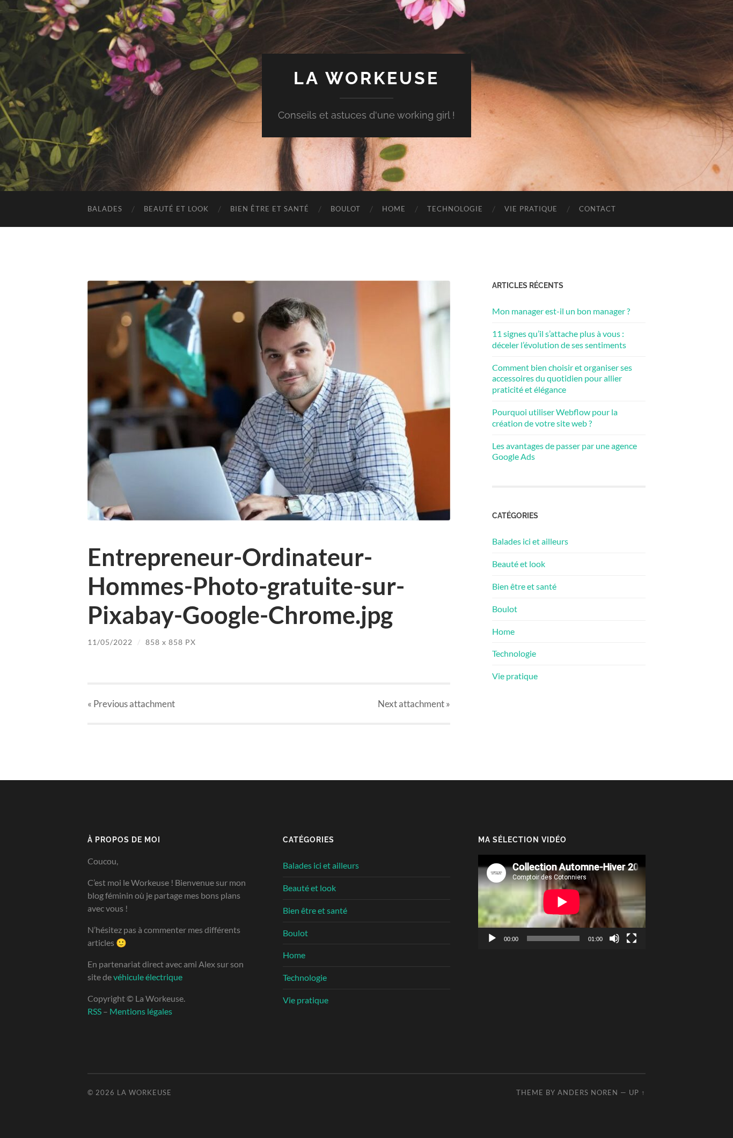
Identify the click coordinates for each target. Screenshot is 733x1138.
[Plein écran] (631, 938)
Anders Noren (588, 1092)
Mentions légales (140, 1011)
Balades (104, 208)
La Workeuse (366, 78)
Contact (597, 208)
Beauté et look (176, 208)
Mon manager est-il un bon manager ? (561, 311)
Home (394, 208)
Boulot (346, 208)
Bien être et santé (269, 208)
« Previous (131, 703)
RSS (94, 1011)
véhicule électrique (147, 977)
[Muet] (614, 938)
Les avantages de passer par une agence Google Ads (564, 451)
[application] (562, 902)
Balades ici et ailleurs (530, 541)
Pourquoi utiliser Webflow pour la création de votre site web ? (555, 417)
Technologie (455, 208)
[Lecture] (492, 938)
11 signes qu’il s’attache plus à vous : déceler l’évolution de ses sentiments (559, 339)
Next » (414, 703)
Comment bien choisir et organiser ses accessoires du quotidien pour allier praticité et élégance (562, 378)
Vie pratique (531, 208)
